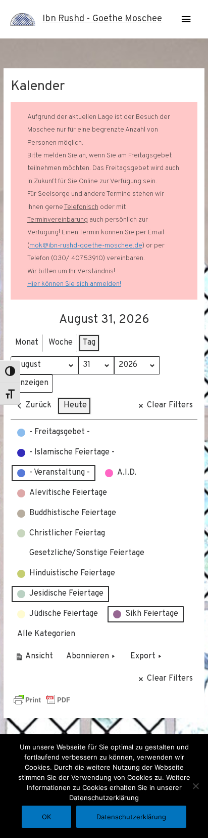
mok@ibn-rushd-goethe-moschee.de (85, 245)
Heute (75, 405)
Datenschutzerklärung (131, 817)
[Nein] (195, 786)
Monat (26, 343)
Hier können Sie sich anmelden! (74, 284)
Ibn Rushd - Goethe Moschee (102, 19)
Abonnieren (87, 656)
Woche (60, 343)
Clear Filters (170, 405)
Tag (89, 343)
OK (46, 817)
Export (142, 656)
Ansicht (36, 658)
